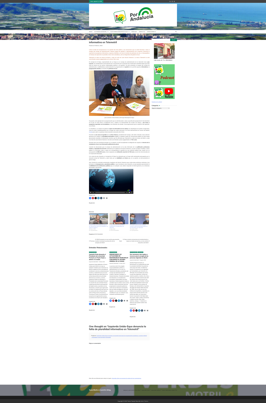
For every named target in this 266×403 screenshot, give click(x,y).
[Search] (176, 32)
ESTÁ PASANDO (98, 234)
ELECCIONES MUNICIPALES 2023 (119, 31)
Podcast (134, 31)
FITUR (90, 132)
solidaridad (140, 252)
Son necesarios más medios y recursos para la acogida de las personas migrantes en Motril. (139, 256)
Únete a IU (142, 31)
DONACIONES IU (151, 31)
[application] (111, 181)
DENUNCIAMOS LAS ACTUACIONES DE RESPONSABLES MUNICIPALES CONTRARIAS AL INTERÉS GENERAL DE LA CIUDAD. (118, 258)
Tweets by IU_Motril (157, 102)
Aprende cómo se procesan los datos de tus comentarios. (126, 378)
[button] (111, 181)
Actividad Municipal (100, 31)
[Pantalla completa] (131, 192)
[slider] (110, 192)
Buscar (153, 37)
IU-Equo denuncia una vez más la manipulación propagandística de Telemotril (116, 226)
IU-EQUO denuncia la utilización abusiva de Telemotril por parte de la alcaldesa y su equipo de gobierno (98, 226)
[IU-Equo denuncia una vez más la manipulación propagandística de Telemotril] (118, 218)
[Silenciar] (129, 192)
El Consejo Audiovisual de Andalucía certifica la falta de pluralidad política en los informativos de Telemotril (139, 226)
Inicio (90, 31)
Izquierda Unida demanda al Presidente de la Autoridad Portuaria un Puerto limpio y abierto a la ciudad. (97, 257)
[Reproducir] (91, 192)
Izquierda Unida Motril (93, 261)
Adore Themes (144, 401)
